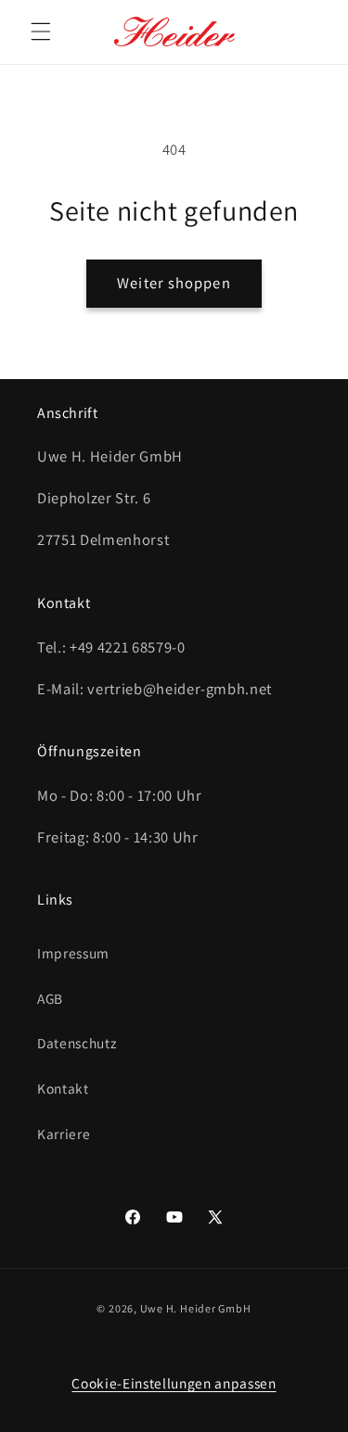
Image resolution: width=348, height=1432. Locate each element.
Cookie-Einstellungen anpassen (173, 1383)
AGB (50, 998)
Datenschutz (76, 1042)
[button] (41, 31)
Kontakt (63, 1088)
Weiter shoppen (173, 282)
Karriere (63, 1133)
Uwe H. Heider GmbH (195, 1308)
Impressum (73, 953)
